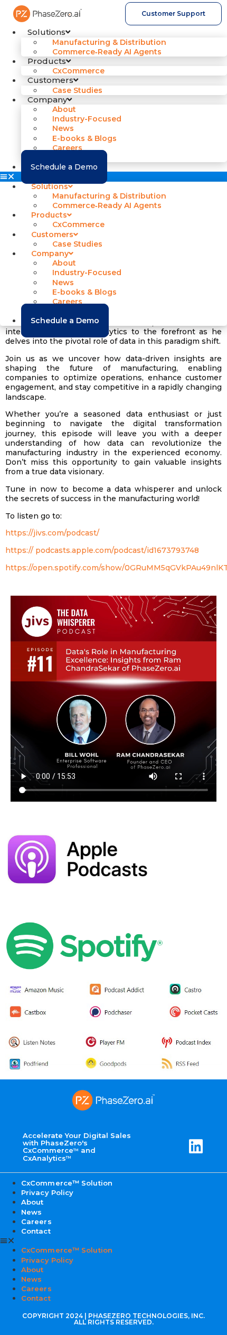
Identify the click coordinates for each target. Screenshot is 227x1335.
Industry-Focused (86, 119)
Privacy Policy (47, 1192)
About (32, 1269)
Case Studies (77, 90)
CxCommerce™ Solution (66, 1250)
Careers (36, 1288)
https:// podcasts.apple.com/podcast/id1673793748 (102, 550)
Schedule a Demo (64, 167)
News (31, 1279)
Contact (36, 1231)
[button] (113, 176)
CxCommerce (78, 71)
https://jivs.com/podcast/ (52, 533)
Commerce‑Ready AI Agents (107, 52)
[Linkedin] (196, 1146)
